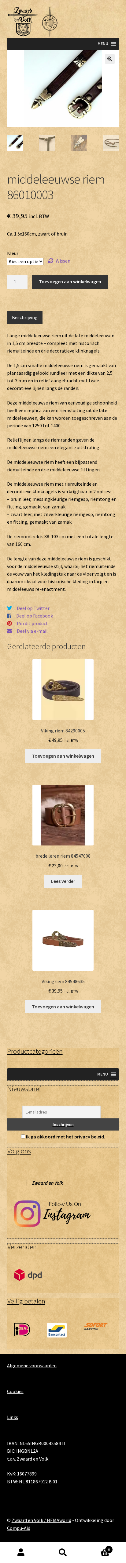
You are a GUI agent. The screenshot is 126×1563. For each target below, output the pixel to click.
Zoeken (63, 1552)
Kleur (12, 253)
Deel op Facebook (34, 616)
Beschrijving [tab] (25, 317)
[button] (110, 59)
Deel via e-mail (32, 631)
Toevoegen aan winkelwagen (70, 281)
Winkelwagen (97, 1547)
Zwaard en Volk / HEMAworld (41, 1520)
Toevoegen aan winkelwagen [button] (63, 756)
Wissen (63, 261)
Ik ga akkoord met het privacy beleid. (65, 1137)
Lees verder (63, 881)
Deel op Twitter (33, 608)
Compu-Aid (18, 1528)
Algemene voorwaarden (32, 1365)
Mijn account (21, 1552)
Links (12, 1417)
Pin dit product (32, 623)
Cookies (15, 1391)
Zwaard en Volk (47, 1183)
